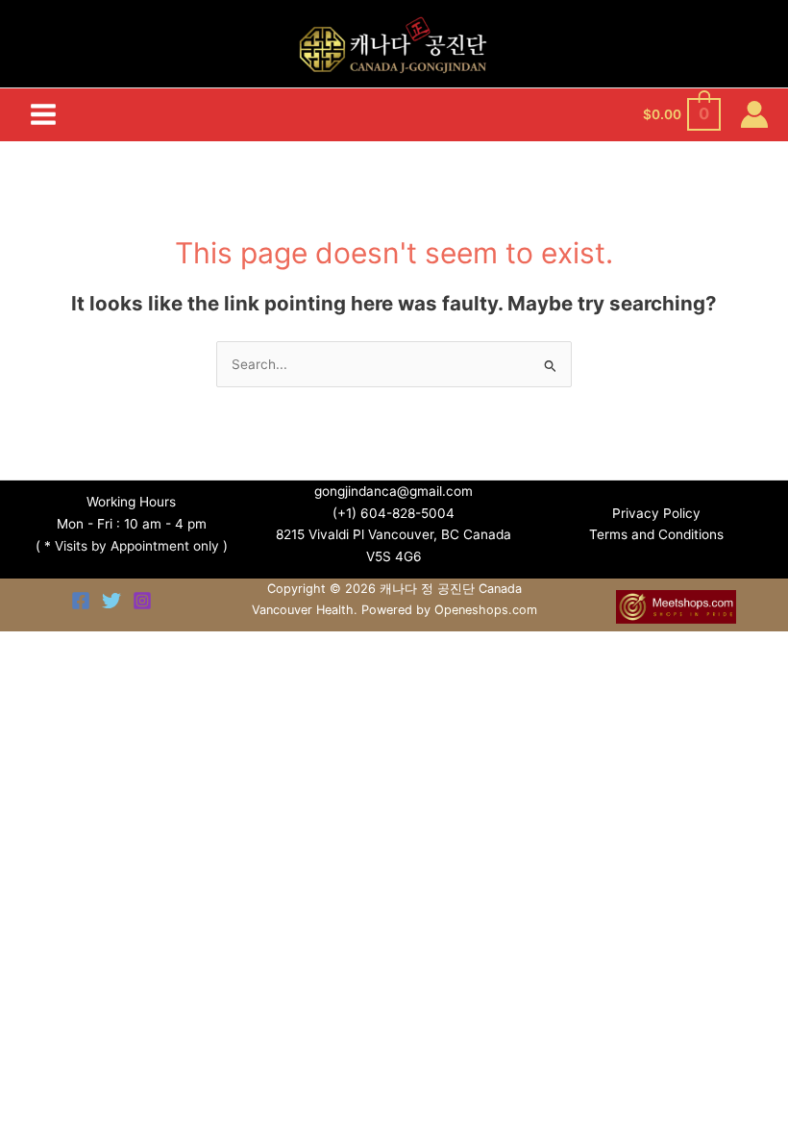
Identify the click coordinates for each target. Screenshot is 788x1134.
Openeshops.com (485, 610)
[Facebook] (80, 600)
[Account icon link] (754, 114)
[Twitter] (111, 600)
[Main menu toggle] (42, 114)
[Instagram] (142, 600)
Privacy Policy (656, 513)
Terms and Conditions (656, 534)
